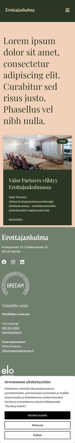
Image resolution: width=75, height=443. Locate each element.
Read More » (16, 219)
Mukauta (37, 425)
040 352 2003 (10, 328)
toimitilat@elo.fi (12, 332)
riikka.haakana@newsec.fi (18, 350)
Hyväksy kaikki (37, 415)
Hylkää (37, 435)
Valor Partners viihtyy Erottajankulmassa (33, 183)
